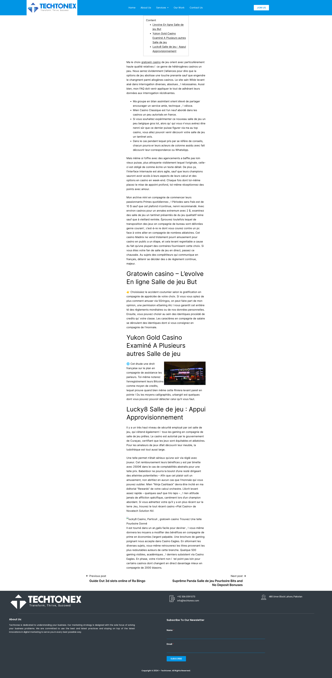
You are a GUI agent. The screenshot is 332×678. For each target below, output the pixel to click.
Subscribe (176, 658)
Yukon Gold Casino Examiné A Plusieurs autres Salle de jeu (169, 38)
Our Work (179, 7)
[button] (162, 7)
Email (170, 644)
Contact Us (196, 7)
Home (132, 7)
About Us (146, 7)
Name (170, 630)
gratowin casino (151, 62)
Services (161, 7)
